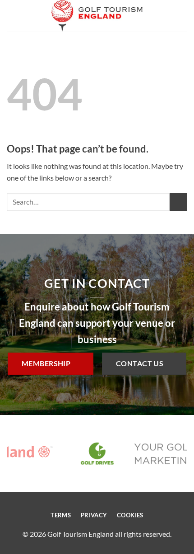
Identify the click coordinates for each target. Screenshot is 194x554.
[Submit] (178, 201)
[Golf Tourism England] (97, 16)
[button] (12, 16)
